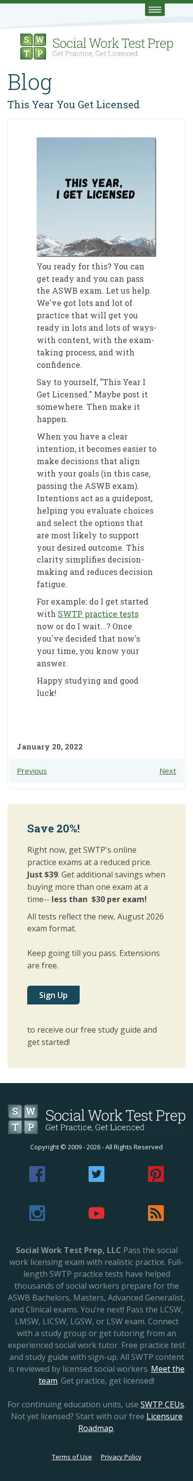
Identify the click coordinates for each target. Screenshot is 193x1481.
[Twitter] (96, 1179)
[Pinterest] (156, 1179)
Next (167, 771)
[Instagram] (37, 1218)
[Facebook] (37, 1179)
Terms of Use (72, 1456)
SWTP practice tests (98, 614)
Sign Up (53, 995)
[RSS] (156, 1218)
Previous (32, 771)
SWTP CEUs (162, 1404)
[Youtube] (96, 1218)
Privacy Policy (121, 1456)
